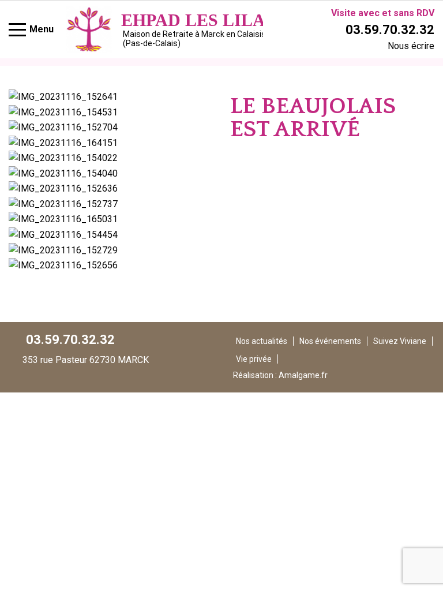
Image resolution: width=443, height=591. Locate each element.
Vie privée (254, 359)
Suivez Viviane (399, 341)
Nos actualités (261, 341)
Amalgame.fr (303, 375)
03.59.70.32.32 (390, 30)
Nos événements (330, 341)
